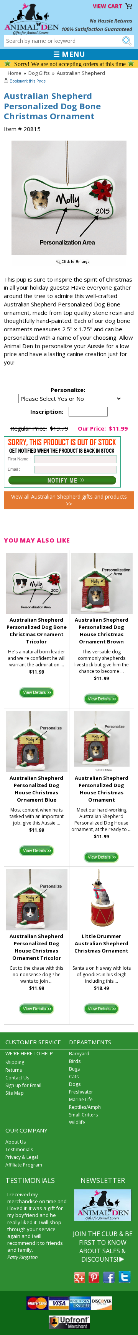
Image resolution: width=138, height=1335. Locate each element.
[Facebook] (109, 1281)
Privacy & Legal (21, 1157)
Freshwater (81, 1092)
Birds (74, 1061)
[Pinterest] (93, 1281)
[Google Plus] (79, 1281)
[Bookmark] (25, 81)
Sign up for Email (23, 1085)
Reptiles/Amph (85, 1107)
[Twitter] (124, 1281)
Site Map (14, 1093)
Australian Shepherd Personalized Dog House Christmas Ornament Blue (36, 788)
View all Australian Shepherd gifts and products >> (69, 500)
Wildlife (77, 1122)
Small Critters (83, 1114)
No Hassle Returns (111, 20)
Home (14, 73)
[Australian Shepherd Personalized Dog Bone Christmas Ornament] (69, 264)
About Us (15, 1142)
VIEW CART (107, 6)
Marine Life (81, 1099)
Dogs (74, 1084)
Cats (74, 1076)
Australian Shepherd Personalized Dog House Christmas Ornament (101, 788)
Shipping (14, 1062)
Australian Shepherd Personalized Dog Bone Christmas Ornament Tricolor (37, 630)
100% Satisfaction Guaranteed (96, 29)
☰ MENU (69, 54)
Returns (13, 1070)
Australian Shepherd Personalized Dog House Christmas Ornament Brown (101, 630)
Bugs (74, 1069)
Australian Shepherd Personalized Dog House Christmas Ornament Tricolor (36, 947)
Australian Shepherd (81, 73)
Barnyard (79, 1053)
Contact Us (17, 1077)
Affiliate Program (23, 1165)
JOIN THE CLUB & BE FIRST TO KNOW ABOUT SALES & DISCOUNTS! (103, 1247)
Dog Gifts (39, 73)
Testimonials (19, 1149)
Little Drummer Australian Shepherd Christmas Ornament (101, 943)
